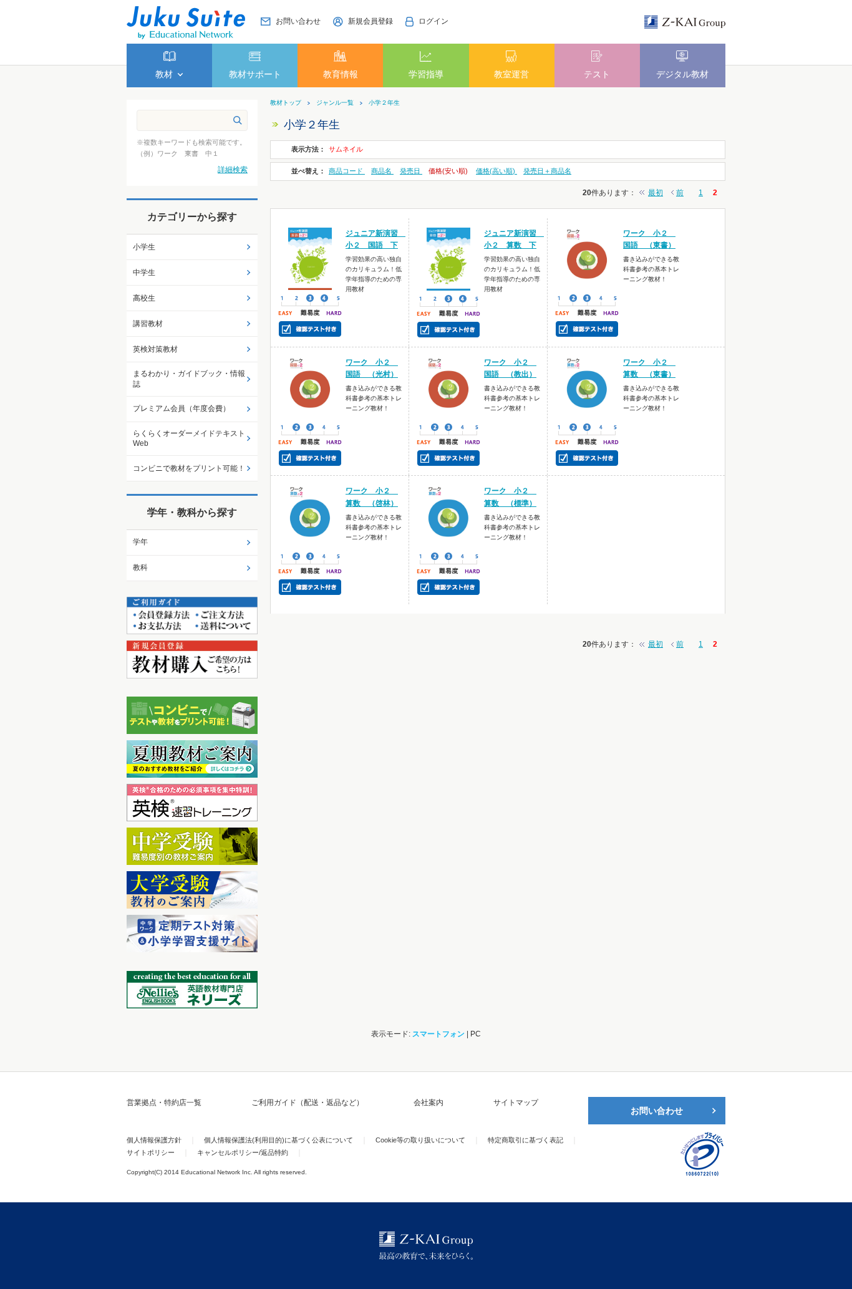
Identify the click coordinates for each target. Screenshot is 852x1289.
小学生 (144, 247)
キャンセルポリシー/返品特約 (242, 1152)
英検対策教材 (155, 349)
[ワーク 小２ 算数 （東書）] (587, 387)
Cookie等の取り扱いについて (420, 1140)
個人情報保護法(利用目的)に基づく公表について (278, 1140)
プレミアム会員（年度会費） (181, 408)
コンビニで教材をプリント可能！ (189, 468)
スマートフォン (438, 1034)
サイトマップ (515, 1102)
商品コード (347, 171)
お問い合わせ (657, 1111)
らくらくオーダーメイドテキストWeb (189, 438)
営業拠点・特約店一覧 (164, 1102)
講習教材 (148, 323)
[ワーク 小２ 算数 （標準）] (449, 516)
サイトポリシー (151, 1152)
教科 (140, 567)
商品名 (382, 171)
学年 (140, 542)
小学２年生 (384, 103)
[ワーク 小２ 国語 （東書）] (587, 258)
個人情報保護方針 (154, 1140)
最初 (655, 192)
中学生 (144, 272)
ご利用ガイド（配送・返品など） (307, 1102)
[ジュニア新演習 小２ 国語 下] (310, 258)
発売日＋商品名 (547, 171)
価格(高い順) (496, 171)
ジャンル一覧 (335, 103)
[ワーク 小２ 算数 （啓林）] (310, 516)
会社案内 (428, 1102)
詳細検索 (233, 169)
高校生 (144, 298)
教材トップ (285, 103)
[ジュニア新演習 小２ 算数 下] (449, 258)
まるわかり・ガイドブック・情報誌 (189, 379)
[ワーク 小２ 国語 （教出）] (449, 387)
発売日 (411, 171)
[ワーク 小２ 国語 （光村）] (310, 387)
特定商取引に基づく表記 (525, 1140)
